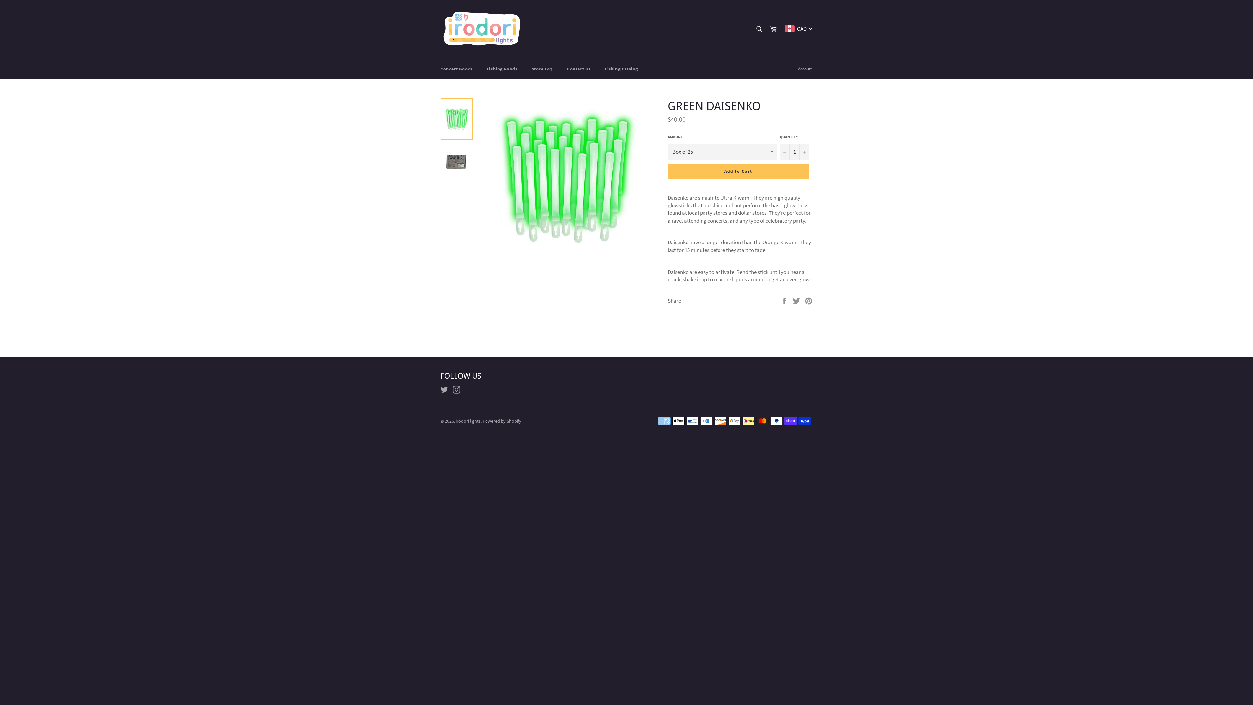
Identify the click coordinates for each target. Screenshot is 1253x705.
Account (805, 68)
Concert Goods (457, 69)
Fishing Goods (502, 69)
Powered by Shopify (502, 421)
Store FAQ (542, 69)
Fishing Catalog (621, 69)
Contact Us (579, 69)
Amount (675, 136)
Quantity (789, 136)
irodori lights (468, 421)
